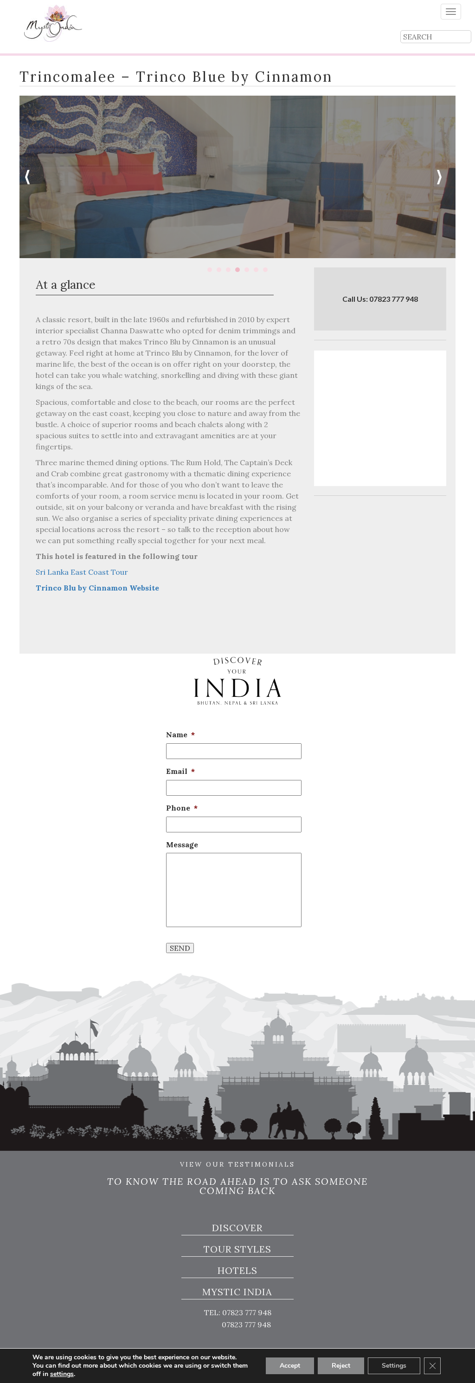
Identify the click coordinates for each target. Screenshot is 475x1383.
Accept (290, 1365)
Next (443, 176)
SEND (180, 948)
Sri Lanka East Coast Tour (82, 572)
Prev (31, 176)
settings (62, 1374)
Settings (394, 1365)
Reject (341, 1365)
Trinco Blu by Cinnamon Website (97, 587)
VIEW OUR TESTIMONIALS (237, 1165)
